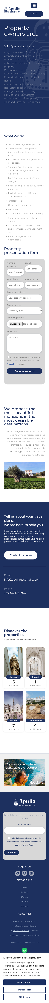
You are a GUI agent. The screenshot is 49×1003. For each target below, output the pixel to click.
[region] (24, 978)
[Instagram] (24, 873)
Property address (16, 292)
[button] (34, 5)
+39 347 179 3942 (15, 593)
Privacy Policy (12, 364)
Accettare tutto (24, 982)
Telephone (13, 279)
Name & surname (11, 264)
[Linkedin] (31, 873)
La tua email (24, 824)
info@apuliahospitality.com (22, 579)
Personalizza (24, 990)
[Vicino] (46, 955)
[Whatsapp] (24, 950)
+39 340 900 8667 (20, 935)
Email (28, 263)
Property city (31, 279)
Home (24, 887)
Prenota (24, 906)
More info (12, 331)
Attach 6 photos (15, 317)
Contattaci (24, 901)
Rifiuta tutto (24, 997)
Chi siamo (24, 892)
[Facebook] (17, 873)
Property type (14, 305)
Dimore (24, 897)
